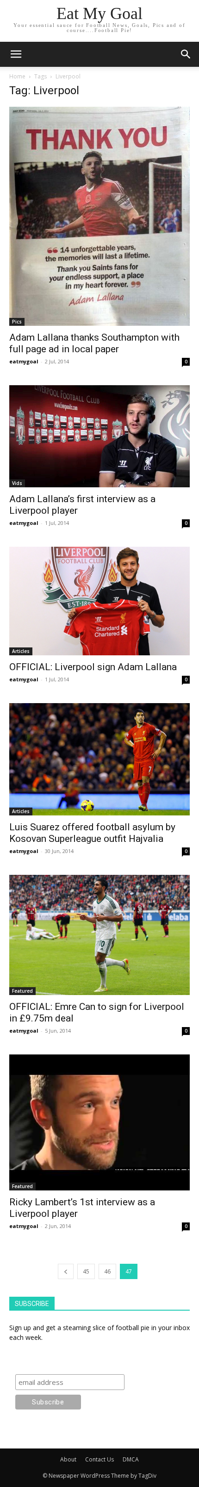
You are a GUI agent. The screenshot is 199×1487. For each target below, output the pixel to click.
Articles (21, 651)
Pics (17, 321)
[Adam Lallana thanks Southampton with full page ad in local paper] (99, 216)
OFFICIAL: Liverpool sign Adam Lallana (93, 666)
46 (107, 1271)
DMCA (131, 1459)
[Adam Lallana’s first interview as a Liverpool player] (99, 436)
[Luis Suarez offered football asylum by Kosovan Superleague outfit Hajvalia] (99, 759)
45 (86, 1271)
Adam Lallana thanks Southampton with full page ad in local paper (94, 343)
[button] (186, 54)
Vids (17, 483)
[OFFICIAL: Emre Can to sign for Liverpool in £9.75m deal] (99, 935)
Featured (22, 991)
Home (17, 76)
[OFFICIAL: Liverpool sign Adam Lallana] (99, 601)
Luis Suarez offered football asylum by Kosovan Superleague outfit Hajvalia (92, 832)
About (68, 1459)
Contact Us (99, 1459)
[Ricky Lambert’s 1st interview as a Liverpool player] (99, 1122)
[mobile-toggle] (16, 54)
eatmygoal (23, 361)
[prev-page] (66, 1271)
